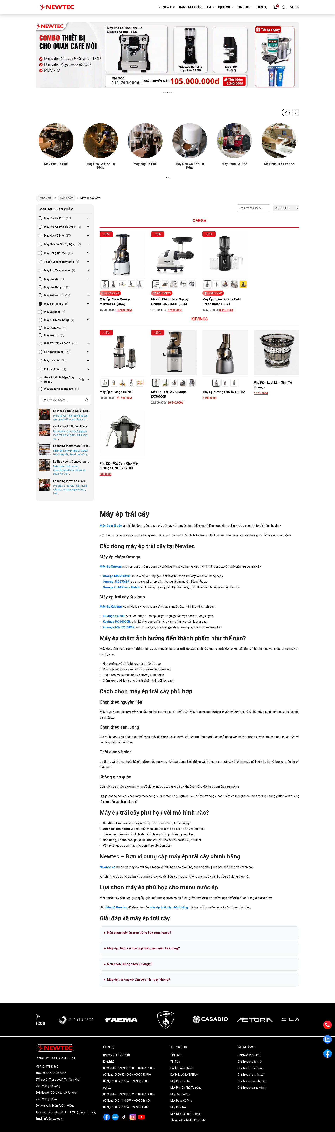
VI (291, 7)
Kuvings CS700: (114, 616)
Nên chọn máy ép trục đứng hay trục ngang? (137, 932)
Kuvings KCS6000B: (117, 621)
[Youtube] (141, 1117)
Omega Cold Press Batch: (121, 587)
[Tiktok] (124, 1117)
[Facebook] (106, 1117)
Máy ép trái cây (111, 526)
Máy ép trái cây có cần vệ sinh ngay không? (137, 979)
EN (297, 7)
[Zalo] (115, 1117)
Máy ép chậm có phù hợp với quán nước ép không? (142, 948)
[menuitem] (167, 7)
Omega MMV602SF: (117, 576)
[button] (163, 92)
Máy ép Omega (111, 566)
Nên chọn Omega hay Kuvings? (128, 964)
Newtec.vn (107, 867)
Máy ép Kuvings (111, 606)
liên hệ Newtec (116, 907)
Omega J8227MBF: (116, 581)
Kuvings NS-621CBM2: (119, 627)
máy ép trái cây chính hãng (168, 907)
